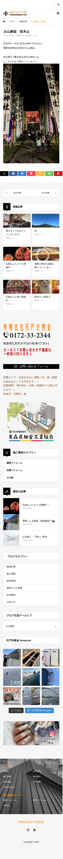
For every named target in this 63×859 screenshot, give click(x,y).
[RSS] (34, 829)
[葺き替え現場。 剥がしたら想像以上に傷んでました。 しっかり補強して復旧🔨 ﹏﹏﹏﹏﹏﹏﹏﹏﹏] (31, 658)
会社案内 (37, 771)
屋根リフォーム (14, 463)
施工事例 (7, 776)
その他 (10, 477)
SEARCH (58, 4)
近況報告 (11, 595)
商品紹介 (37, 776)
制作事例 (11, 581)
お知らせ (11, 602)
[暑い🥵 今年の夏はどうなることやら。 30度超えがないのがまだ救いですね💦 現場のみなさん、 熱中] (12, 658)
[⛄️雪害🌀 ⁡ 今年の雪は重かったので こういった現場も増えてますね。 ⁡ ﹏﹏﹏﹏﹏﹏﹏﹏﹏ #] (12, 677)
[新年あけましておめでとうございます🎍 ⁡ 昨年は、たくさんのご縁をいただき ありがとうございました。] (12, 696)
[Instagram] (28, 829)
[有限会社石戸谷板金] (15, 13)
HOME (6, 771)
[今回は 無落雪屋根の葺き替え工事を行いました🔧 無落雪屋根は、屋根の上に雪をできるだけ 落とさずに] (50, 696)
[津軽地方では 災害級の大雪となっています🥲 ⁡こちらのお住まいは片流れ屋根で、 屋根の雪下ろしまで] (50, 677)
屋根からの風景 (14, 588)
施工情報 (11, 573)
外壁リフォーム (14, 470)
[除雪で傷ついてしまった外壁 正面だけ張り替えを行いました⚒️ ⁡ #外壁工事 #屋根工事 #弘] (50, 658)
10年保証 (7, 782)
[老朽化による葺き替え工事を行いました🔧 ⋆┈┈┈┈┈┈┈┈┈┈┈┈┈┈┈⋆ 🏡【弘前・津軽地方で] (31, 696)
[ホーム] (4, 21)
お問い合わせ (9, 787)
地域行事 (20, 35)
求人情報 (37, 782)
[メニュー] (58, 13)
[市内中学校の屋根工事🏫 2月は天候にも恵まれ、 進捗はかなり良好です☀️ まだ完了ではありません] (31, 677)
